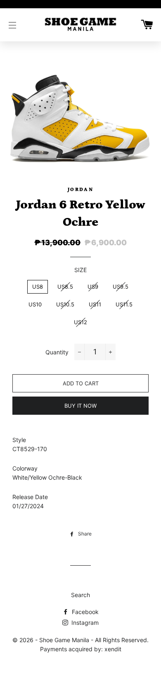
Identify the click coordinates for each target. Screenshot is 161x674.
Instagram (84, 622)
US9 (93, 286)
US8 (37, 286)
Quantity (57, 352)
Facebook (84, 611)
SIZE (80, 269)
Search (80, 594)
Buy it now (80, 405)
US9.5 (120, 286)
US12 (80, 322)
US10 (35, 304)
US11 (95, 304)
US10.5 (65, 304)
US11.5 (124, 304)
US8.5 (65, 286)
